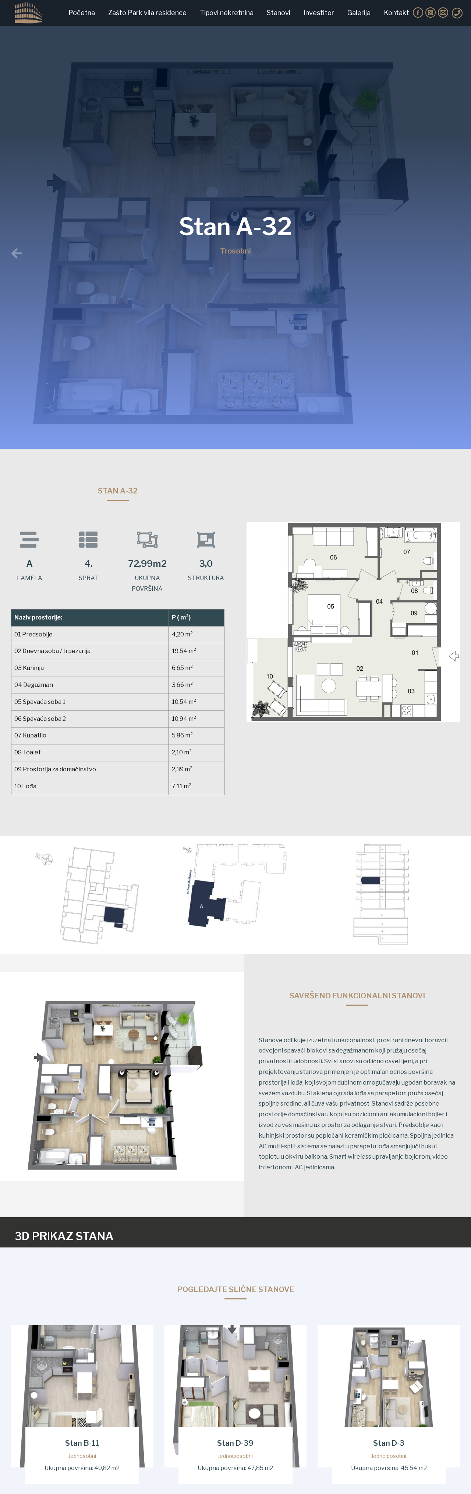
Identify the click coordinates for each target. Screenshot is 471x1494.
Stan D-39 (235, 1443)
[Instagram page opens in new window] (430, 12)
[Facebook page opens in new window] (418, 12)
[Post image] (82, 1396)
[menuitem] (81, 13)
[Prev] (129, 254)
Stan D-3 (388, 1443)
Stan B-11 (82, 1443)
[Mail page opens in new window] (443, 12)
